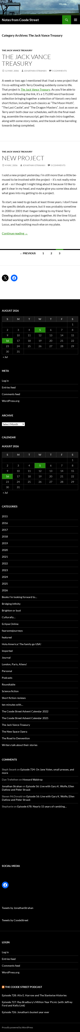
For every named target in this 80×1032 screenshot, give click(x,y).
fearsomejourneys (12, 630)
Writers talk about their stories (19, 745)
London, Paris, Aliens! (14, 664)
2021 (5, 556)
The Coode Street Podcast (23, 986)
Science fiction (10, 691)
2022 (5, 563)
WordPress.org (10, 400)
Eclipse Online (10, 623)
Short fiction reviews (14, 697)
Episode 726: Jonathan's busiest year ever (25, 1012)
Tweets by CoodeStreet (15, 920)
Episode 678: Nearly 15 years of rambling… (42, 806)
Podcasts (7, 677)
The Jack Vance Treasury (17, 50)
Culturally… (8, 617)
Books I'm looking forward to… (19, 597)
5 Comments (59, 70)
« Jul (5, 357)
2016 (5, 523)
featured (7, 637)
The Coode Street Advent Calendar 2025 (25, 718)
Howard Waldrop (33, 779)
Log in (5, 380)
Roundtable (8, 684)
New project (23, 158)
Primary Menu (75, 19)
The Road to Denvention (16, 738)
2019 (5, 543)
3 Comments (58, 165)
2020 (5, 549)
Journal (6, 657)
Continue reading (15, 233)
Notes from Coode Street (20, 20)
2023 (5, 570)
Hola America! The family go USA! (21, 644)
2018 (5, 536)
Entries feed (9, 387)
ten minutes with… (12, 704)
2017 (5, 529)
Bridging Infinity (11, 603)
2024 (5, 576)
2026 (5, 590)
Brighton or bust (11, 610)
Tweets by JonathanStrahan (17, 907)
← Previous (28, 253)
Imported (7, 650)
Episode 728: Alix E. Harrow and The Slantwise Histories (34, 995)
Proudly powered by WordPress (17, 1027)
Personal (7, 671)
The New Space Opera (14, 731)
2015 (5, 516)
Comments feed (11, 394)
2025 (5, 583)
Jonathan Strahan (35, 70)
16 (7, 340)
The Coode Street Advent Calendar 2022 (25, 711)
